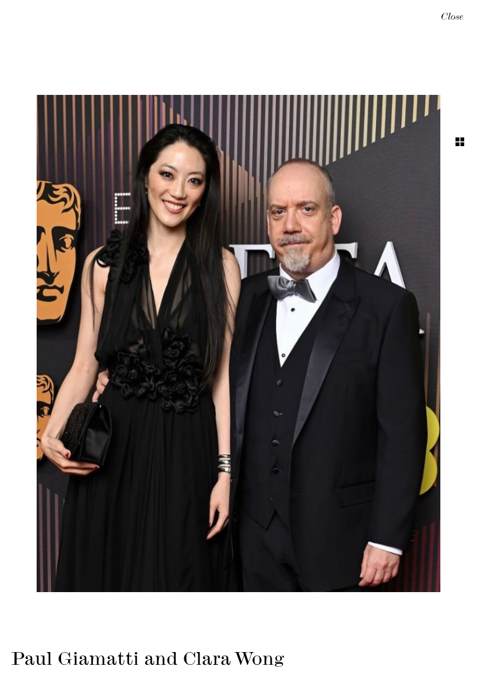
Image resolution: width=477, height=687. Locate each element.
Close (452, 18)
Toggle (459, 141)
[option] (238, 343)
